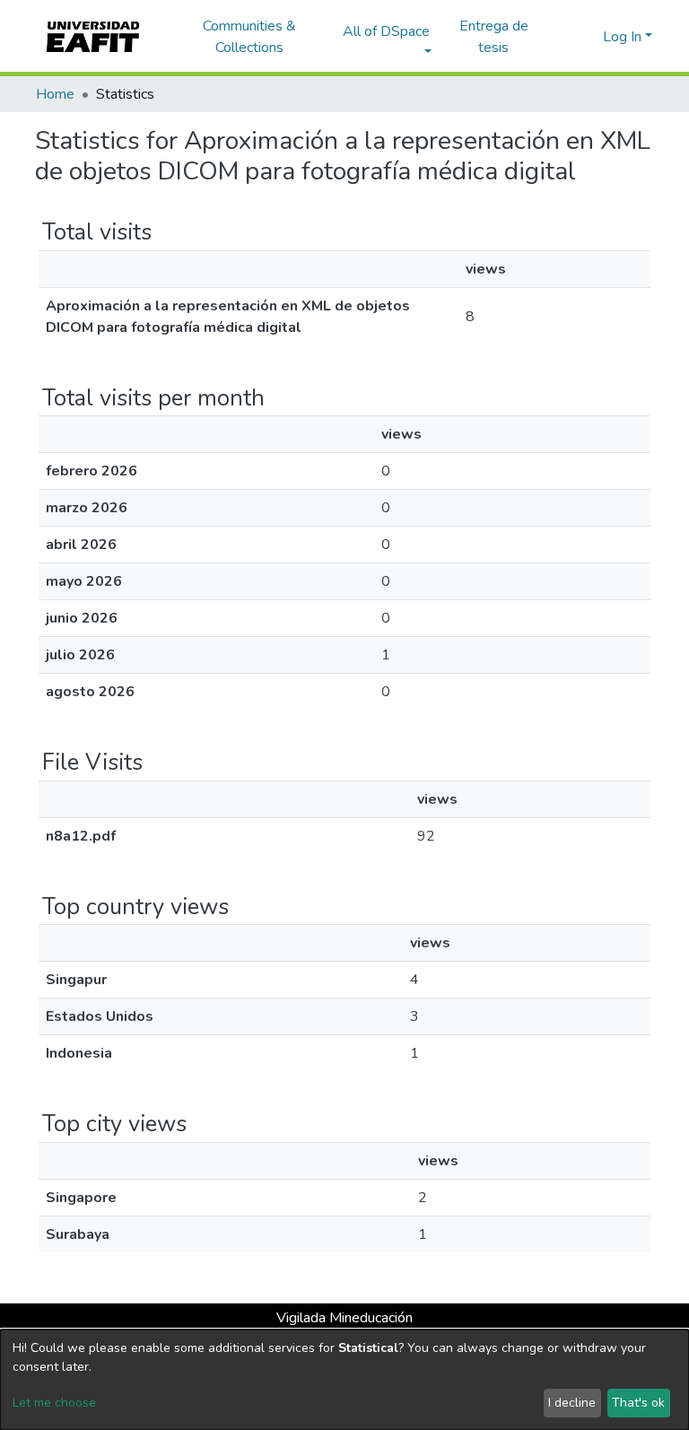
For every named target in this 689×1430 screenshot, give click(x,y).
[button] (586, 37)
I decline (572, 1402)
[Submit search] (560, 37)
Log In (622, 37)
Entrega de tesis (493, 36)
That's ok (638, 1402)
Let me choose (54, 1402)
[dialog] (344, 1380)
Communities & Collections (249, 36)
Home (55, 94)
